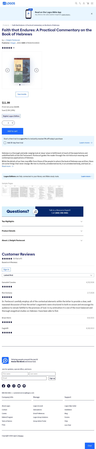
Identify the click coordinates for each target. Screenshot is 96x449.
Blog (66, 413)
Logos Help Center (70, 406)
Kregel (13, 43)
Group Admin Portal (39, 421)
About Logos (6, 406)
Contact (4, 410)
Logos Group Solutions (40, 417)
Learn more (85, 176)
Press (3, 425)
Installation (68, 410)
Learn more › (66, 15)
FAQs (66, 421)
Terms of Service (7, 421)
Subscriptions (37, 410)
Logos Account (38, 406)
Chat (90, 445)
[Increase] (12, 123)
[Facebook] (3, 386)
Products (6, 25)
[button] (7, 70)
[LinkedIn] (24, 386)
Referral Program (7, 417)
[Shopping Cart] (88, 3)
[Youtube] (19, 386)
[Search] (76, 3)
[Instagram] (13, 386)
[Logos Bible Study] (9, 3)
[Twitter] (8, 386)
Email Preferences (38, 413)
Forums (67, 417)
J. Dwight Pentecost (12, 40)
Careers (4, 413)
